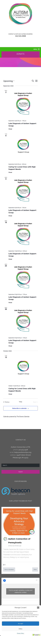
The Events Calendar (23, 416)
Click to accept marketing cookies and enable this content (20, 591)
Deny (20, 629)
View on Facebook (9, 569)
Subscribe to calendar (19, 408)
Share (35, 569)
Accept (20, 623)
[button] (38, 608)
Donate (21, 54)
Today (20, 401)
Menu (35, 49)
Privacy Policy (20, 633)
